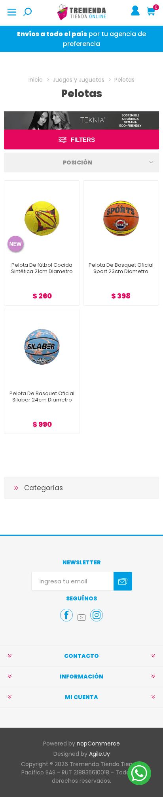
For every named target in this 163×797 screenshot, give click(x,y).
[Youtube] (81, 617)
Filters (83, 139)
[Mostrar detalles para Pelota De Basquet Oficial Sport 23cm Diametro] (121, 218)
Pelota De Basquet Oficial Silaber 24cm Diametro (41, 396)
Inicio (35, 80)
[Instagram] (96, 615)
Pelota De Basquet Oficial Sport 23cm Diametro (121, 268)
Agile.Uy (99, 754)
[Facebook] (66, 615)
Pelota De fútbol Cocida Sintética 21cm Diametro (42, 268)
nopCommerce (98, 743)
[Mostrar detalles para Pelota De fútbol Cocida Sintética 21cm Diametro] (42, 218)
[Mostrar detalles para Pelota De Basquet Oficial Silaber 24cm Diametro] (42, 346)
